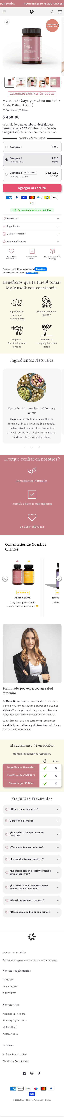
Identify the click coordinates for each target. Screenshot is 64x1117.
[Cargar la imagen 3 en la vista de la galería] (32, 82)
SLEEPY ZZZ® (9, 993)
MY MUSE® (8, 979)
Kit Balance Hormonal (14, 1013)
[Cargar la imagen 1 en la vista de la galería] (10, 82)
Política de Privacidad (15, 1054)
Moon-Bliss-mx (27, 1100)
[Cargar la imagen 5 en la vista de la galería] (55, 82)
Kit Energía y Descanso (15, 1020)
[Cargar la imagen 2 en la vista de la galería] (21, 82)
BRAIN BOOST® (10, 986)
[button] (4, 11)
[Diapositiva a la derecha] (39, 447)
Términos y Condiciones (15, 1061)
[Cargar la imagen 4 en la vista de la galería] (44, 82)
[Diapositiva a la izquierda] (2, 82)
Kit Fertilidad (10, 1027)
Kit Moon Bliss (10, 1033)
